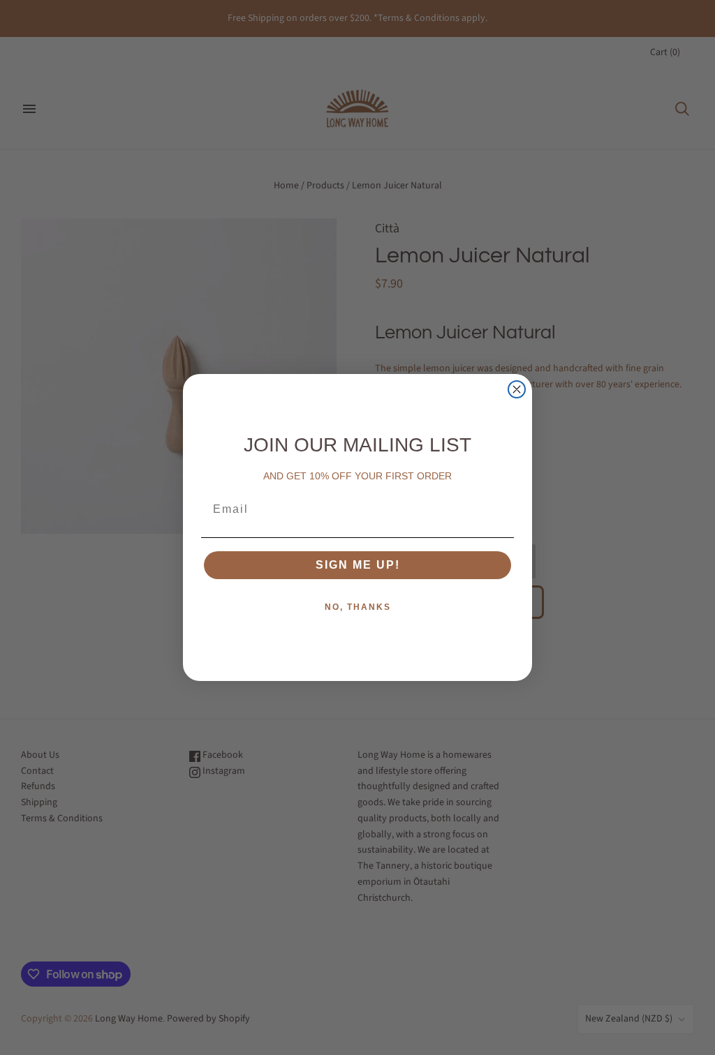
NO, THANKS (358, 607)
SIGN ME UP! (358, 565)
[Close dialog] (516, 389)
